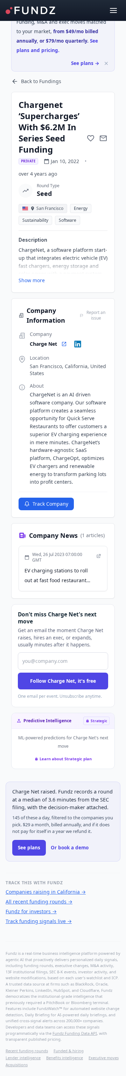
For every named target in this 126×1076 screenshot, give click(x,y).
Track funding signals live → (39, 921)
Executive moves (104, 1057)
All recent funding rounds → (39, 901)
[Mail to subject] (103, 138)
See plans (29, 847)
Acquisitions (17, 1064)
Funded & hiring (69, 1050)
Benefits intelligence (64, 1057)
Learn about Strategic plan (66, 758)
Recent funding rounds (27, 1050)
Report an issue (95, 315)
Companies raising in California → (46, 891)
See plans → (85, 63)
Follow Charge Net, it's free (63, 681)
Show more (32, 280)
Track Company (50, 503)
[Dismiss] (106, 63)
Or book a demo (70, 847)
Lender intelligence (23, 1057)
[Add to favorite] (90, 138)
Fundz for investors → (31, 911)
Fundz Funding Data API (74, 1033)
